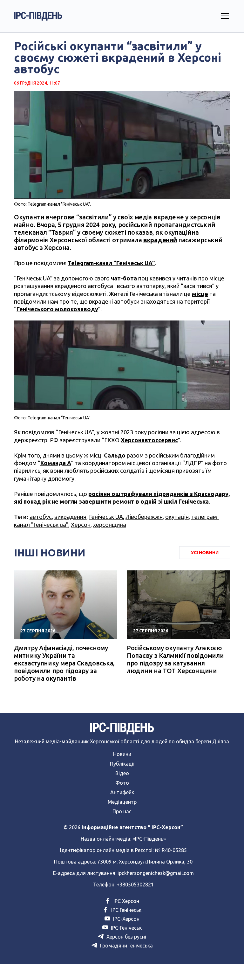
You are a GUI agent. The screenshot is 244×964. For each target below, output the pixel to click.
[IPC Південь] (38, 16)
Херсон (81, 524)
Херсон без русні (125, 937)
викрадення (70, 516)
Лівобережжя (144, 516)
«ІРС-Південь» (149, 839)
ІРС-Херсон (125, 919)
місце (200, 294)
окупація (177, 516)
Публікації (122, 764)
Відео (122, 773)
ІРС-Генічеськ (126, 928)
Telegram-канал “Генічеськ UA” (111, 263)
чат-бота (124, 278)
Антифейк (122, 792)
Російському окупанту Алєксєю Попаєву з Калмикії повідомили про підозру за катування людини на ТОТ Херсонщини (175, 659)
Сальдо (114, 455)
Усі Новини (205, 552)
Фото (122, 783)
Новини (122, 754)
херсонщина (109, 524)
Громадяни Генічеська (126, 945)
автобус (41, 516)
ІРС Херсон (125, 901)
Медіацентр (122, 802)
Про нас (122, 811)
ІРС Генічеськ (125, 910)
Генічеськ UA (106, 516)
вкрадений (160, 240)
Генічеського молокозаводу (57, 309)
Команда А (55, 463)
